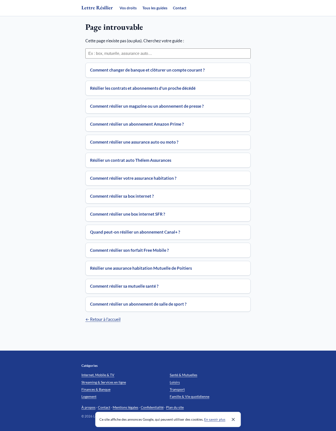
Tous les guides (155, 8)
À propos (88, 407)
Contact (179, 8)
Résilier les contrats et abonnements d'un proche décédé (143, 88)
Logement (88, 396)
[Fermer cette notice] (233, 419)
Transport (177, 389)
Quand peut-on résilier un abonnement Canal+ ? (135, 232)
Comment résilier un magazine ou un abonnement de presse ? (147, 106)
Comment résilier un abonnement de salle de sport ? (138, 304)
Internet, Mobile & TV (97, 375)
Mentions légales (125, 407)
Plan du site (175, 407)
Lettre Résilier (97, 7)
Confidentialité (152, 407)
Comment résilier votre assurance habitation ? (133, 178)
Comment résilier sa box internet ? (122, 196)
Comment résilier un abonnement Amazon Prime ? (137, 124)
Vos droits (128, 8)
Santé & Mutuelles (183, 375)
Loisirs (175, 382)
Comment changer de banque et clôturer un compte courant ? (147, 70)
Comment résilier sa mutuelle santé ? (124, 286)
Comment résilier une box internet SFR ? (127, 214)
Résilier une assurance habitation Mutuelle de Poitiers (141, 268)
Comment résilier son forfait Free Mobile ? (129, 250)
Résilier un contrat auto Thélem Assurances (130, 160)
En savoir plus (214, 419)
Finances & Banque (95, 389)
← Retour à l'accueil (103, 319)
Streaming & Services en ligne (103, 382)
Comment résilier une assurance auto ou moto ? (134, 142)
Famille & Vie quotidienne (189, 396)
